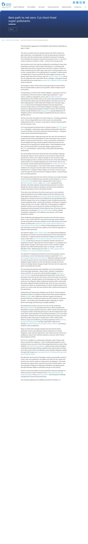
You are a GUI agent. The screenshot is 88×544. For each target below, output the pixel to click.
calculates (28, 296)
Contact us (77, 7)
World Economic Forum (55, 76)
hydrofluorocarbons (54, 97)
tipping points (44, 111)
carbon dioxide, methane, (30, 183)
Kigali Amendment (29, 307)
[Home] (6, 5)
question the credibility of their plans (53, 80)
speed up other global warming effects (49, 196)
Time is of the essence (41, 233)
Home (3, 40)
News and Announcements (12, 40)
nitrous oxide (46, 183)
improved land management (36, 346)
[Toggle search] (86, 7)
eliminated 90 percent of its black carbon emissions (42, 324)
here (59, 380)
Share (11, 29)
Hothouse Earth (42, 374)
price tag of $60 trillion (44, 210)
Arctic (25, 148)
